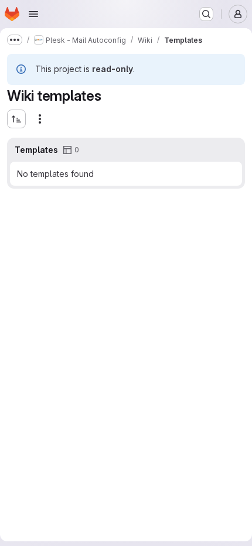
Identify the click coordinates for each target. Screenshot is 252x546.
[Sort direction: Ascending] (16, 119)
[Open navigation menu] (33, 14)
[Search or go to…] (206, 14)
